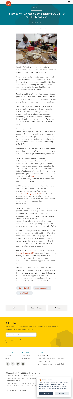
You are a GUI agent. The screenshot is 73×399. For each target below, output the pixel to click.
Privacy (14, 390)
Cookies (8, 390)
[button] (67, 2)
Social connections (42, 288)
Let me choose (62, 388)
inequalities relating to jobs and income (31, 193)
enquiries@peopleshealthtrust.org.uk (51, 358)
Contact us (9, 355)
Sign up (13, 341)
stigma (32, 176)
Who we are (26, 358)
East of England (24, 293)
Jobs (7, 358)
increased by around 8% (25, 253)
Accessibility (22, 390)
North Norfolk (23, 288)
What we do (26, 355)
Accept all (46, 393)
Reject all (61, 393)
